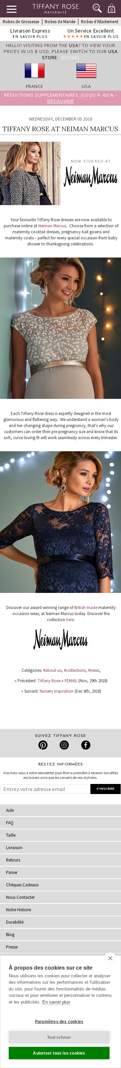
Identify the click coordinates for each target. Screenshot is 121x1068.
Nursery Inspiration (57, 691)
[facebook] (85, 745)
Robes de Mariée (60, 22)
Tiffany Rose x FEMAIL (57, 681)
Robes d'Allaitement (99, 22)
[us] (86, 80)
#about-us (52, 670)
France (34, 86)
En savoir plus (56, 1002)
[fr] (34, 80)
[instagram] (64, 745)
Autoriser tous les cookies (59, 1053)
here (70, 619)
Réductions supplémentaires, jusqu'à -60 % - (60, 98)
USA (86, 86)
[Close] (70, 57)
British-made (85, 607)
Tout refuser (59, 1037)
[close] (110, 958)
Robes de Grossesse (21, 22)
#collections (75, 670)
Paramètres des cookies (59, 1021)
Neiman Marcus (52, 226)
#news (93, 670)
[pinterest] (43, 745)
